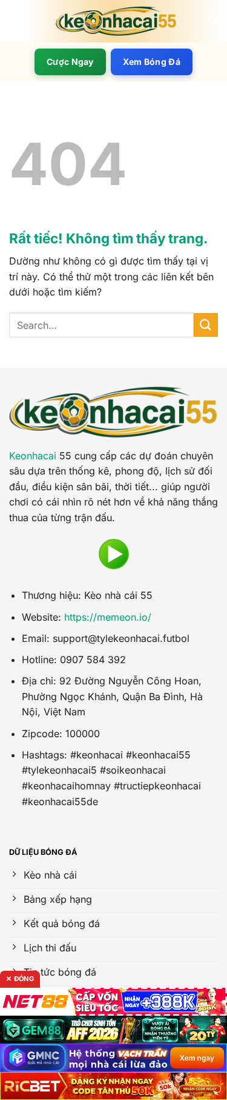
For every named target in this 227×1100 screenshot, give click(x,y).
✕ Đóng (20, 978)
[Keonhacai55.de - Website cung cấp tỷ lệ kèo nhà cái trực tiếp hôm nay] (116, 21)
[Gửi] (206, 325)
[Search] (213, 21)
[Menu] (16, 21)
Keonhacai (32, 456)
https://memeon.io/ (107, 617)
